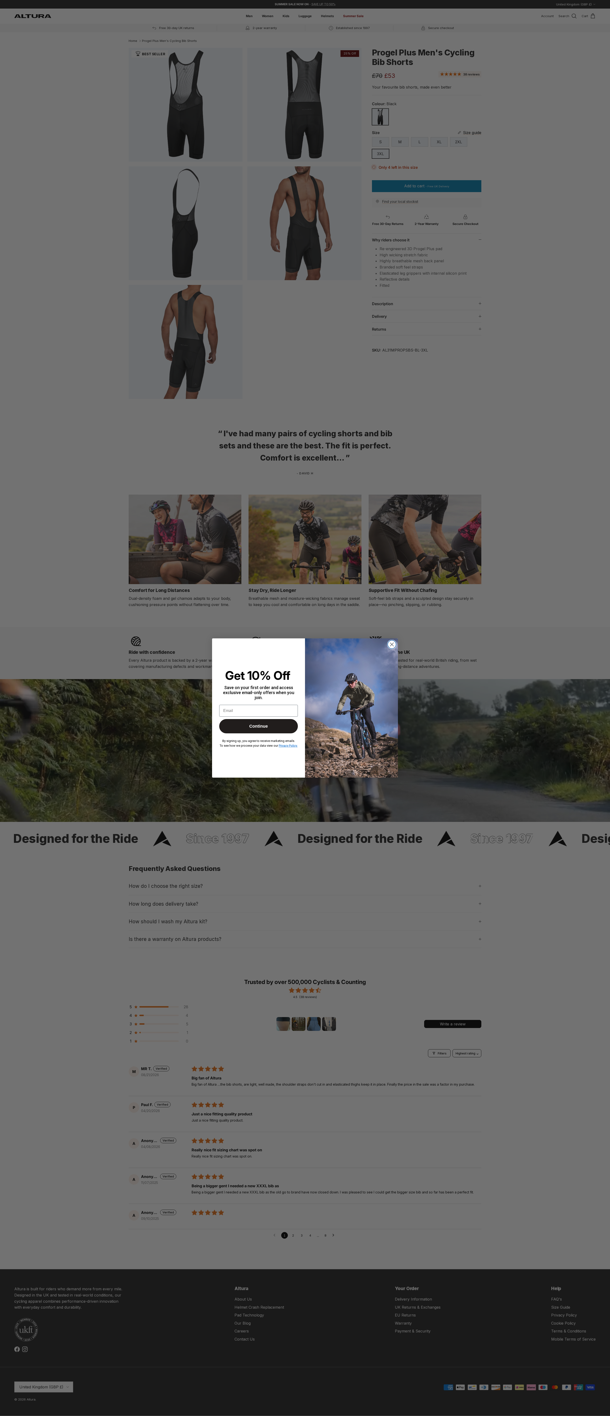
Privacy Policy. (288, 745)
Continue (258, 726)
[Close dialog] (392, 644)
